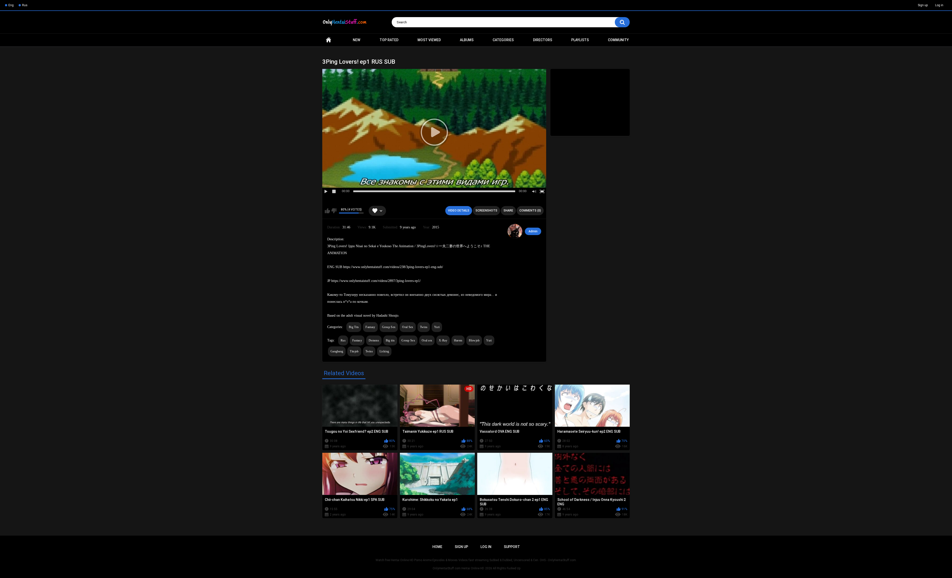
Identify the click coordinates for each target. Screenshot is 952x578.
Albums (467, 40)
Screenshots (486, 210)
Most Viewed (429, 40)
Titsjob (354, 351)
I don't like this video (333, 210)
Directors (542, 40)
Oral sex (427, 340)
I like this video (327, 210)
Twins (424, 327)
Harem (458, 340)
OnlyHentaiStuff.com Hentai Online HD (458, 568)
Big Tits (354, 327)
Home (328, 40)
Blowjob (474, 340)
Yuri (437, 327)
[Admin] (514, 231)
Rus (25, 5)
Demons (374, 340)
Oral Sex (407, 327)
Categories (503, 40)
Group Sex (389, 327)
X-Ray (443, 340)
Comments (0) (530, 210)
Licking (384, 351)
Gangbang (336, 351)
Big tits (390, 340)
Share (508, 210)
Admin (533, 231)
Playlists (580, 40)
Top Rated (389, 40)
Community (618, 40)
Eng (11, 5)
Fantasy (370, 327)
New (356, 40)
